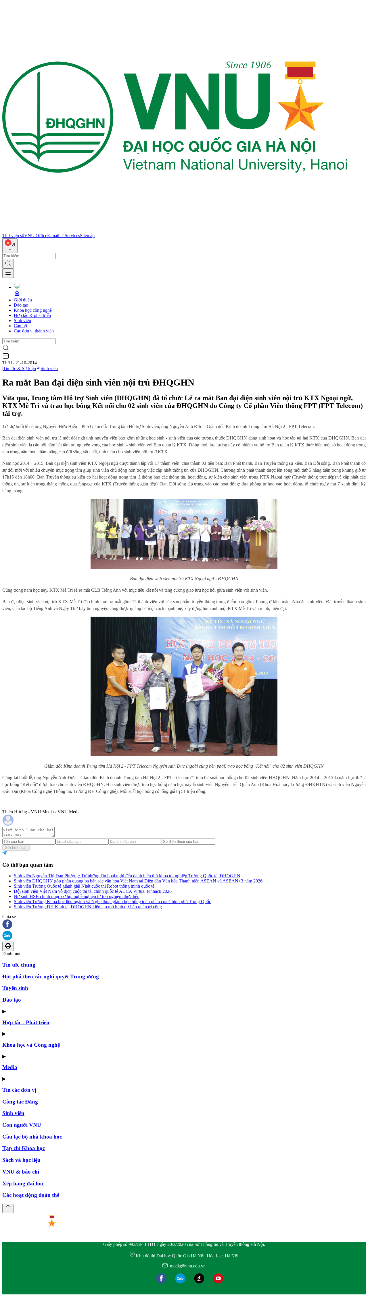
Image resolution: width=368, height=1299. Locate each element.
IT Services (69, 235)
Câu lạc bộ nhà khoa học (32, 1137)
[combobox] (10, 245)
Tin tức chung (18, 965)
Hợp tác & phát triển (32, 315)
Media (9, 1067)
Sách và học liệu (21, 1160)
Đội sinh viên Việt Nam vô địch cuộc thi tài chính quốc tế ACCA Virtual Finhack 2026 (93, 891)
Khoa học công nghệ (33, 310)
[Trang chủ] (174, 230)
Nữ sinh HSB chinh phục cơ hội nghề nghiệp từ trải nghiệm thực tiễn (76, 896)
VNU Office (35, 235)
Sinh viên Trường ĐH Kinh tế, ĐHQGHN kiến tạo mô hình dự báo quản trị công (88, 906)
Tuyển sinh (15, 988)
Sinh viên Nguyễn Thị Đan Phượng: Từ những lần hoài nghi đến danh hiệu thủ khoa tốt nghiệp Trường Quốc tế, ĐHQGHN (127, 875)
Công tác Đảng (20, 1102)
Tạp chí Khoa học (23, 1148)
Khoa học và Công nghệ (31, 1045)
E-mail (53, 235)
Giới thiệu (23, 299)
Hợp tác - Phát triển (25, 1022)
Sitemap (87, 235)
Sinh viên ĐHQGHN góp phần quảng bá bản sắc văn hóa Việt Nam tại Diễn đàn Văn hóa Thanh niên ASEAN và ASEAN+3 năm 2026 (138, 880)
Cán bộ (20, 325)
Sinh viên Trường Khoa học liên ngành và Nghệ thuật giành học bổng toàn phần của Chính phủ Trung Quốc (112, 901)
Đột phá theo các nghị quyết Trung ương (50, 976)
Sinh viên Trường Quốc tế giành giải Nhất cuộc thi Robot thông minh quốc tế (84, 886)
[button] (184, 924)
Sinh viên (22, 320)
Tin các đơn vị (19, 1090)
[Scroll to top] (8, 1208)
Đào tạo (21, 305)
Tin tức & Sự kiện (19, 368)
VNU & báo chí (20, 1172)
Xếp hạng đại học (23, 1183)
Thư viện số (13, 235)
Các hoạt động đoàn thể (30, 1195)
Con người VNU (21, 1125)
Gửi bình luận (16, 847)
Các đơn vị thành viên (34, 330)
